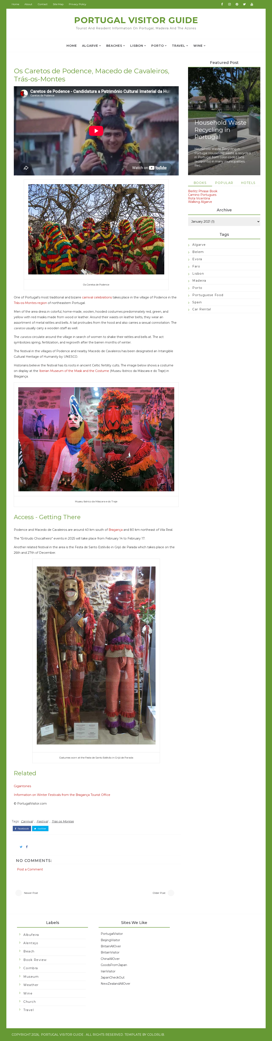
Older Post (159, 892)
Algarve (90, 46)
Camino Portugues (202, 195)
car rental (201, 309)
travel (178, 46)
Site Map (58, 4)
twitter (41, 828)
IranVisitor (108, 971)
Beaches (114, 46)
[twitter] (244, 4)
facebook (23, 828)
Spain (197, 302)
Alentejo (30, 943)
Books (200, 183)
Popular (224, 183)
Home (15, 4)
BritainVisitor (110, 952)
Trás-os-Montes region (30, 303)
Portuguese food (208, 295)
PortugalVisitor (112, 934)
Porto (157, 46)
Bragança (116, 530)
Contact (43, 4)
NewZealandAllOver (115, 984)
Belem (198, 252)
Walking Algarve (200, 202)
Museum (31, 977)
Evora (197, 259)
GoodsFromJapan (114, 965)
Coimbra (30, 968)
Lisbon (136, 46)
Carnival (27, 821)
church (29, 1002)
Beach (29, 951)
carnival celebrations (97, 297)
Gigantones (22, 786)
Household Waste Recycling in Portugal (220, 129)
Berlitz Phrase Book (202, 191)
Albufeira (31, 935)
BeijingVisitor (110, 940)
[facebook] (222, 4)
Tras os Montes (63, 821)
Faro (196, 266)
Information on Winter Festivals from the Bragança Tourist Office (62, 795)
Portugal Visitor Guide (136, 20)
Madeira (199, 280)
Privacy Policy (77, 4)
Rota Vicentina (199, 198)
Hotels (248, 183)
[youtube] (252, 4)
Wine (198, 46)
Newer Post (31, 892)
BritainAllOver (111, 946)
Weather (31, 985)
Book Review (35, 960)
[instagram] (229, 4)
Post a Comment (30, 869)
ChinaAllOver (110, 959)
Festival (42, 821)
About (28, 4)
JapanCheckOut (113, 977)
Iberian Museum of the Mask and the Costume (74, 371)
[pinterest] (237, 4)
